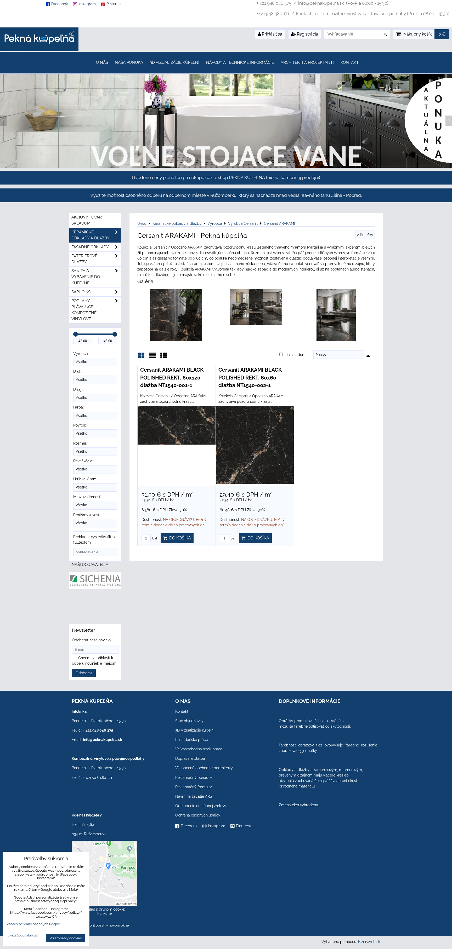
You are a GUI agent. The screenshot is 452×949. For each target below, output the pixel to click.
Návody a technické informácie (240, 62)
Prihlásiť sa (271, 34)
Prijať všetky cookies (66, 938)
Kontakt (350, 62)
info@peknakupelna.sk (102, 740)
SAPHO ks (81, 292)
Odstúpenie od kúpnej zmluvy (200, 806)
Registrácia (307, 34)
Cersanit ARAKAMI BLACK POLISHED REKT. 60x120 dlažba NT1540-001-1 (172, 377)
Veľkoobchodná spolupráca (198, 749)
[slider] (75, 334)
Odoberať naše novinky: (92, 640)
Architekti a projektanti (307, 62)
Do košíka (179, 538)
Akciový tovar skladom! (86, 220)
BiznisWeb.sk (369, 942)
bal (154, 538)
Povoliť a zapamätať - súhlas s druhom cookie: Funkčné (104, 909)
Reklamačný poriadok (193, 777)
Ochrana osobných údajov (197, 815)
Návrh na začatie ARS (193, 796)
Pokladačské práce (191, 740)
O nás (102, 62)
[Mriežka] (141, 357)
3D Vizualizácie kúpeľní (174, 62)
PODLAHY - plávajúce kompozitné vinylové (84, 309)
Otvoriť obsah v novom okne (106, 925)
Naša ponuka (129, 62)
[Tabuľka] (164, 357)
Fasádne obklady (90, 247)
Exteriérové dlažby (84, 259)
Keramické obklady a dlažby (90, 235)
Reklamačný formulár (193, 787)
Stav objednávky (189, 721)
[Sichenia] (95, 588)
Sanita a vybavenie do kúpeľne (85, 276)
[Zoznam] (152, 357)
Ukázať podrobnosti (22, 935)
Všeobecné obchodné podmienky (204, 768)
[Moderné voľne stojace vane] (226, 166)
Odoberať (84, 673)
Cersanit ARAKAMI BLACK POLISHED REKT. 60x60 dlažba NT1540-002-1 (250, 377)
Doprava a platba (190, 758)
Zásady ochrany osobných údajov (33, 924)
